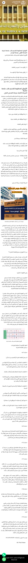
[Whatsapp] (4, 559)
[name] (3, 2)
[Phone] (4, 555)
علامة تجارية (10, 55)
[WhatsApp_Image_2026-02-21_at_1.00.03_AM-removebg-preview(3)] (18, 3)
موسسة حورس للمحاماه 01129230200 (16, 538)
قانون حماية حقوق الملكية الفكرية (11, 296)
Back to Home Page (20, 14)
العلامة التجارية (13, 252)
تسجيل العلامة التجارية (7, 257)
